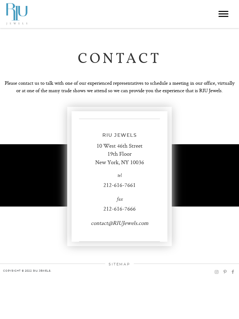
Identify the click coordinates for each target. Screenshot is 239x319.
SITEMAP (119, 264)
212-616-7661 (119, 185)
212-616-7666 (119, 208)
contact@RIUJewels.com (119, 223)
